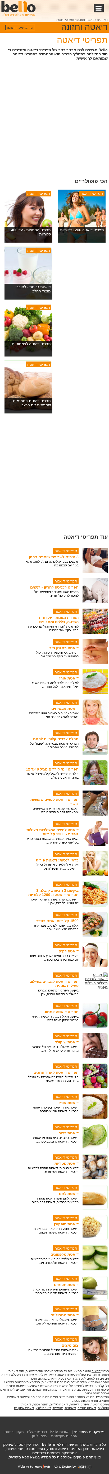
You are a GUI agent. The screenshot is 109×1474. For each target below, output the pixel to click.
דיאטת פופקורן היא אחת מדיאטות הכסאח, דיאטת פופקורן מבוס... (56, 1230)
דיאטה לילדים (59, 1404)
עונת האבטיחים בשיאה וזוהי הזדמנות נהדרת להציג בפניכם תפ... (54, 715)
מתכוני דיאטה (99, 1404)
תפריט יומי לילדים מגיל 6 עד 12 (52, 769)
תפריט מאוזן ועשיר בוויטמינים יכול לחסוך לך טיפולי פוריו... (56, 594)
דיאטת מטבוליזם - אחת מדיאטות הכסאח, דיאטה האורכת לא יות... (57, 1321)
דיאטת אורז (69, 678)
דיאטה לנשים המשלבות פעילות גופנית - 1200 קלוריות (52, 832)
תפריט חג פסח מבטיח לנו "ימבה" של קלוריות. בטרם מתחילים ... (54, 745)
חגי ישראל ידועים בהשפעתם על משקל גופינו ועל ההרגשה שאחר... (53, 1079)
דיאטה (96, 1371)
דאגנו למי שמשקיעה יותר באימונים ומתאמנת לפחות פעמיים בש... (56, 810)
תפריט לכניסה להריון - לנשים (54, 587)
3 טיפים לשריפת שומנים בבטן (54, 557)
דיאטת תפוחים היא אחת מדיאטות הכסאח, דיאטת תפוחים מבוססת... (56, 1291)
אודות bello (59, 1432)
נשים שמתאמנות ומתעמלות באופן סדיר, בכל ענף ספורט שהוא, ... (52, 840)
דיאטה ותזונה (85, 19)
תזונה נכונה (40, 1404)
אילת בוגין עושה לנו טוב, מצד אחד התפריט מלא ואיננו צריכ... (56, 927)
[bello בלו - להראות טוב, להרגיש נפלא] (18, 8)
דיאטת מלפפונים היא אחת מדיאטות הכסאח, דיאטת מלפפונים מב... (55, 1261)
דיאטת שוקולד (67, 1042)
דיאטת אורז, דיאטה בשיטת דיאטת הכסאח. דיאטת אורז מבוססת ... (56, 1109)
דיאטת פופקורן (66, 1224)
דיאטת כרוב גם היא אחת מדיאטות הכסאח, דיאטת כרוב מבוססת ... (56, 1139)
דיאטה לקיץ (69, 951)
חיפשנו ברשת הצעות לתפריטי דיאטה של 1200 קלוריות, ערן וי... (54, 901)
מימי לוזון (39, 1436)
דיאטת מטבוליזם (65, 1315)
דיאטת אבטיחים (65, 708)
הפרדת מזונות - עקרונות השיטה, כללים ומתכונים (59, 619)
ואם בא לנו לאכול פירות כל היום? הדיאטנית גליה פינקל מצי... (57, 866)
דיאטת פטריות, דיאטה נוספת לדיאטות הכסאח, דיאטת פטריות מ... (53, 1170)
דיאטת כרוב (69, 1133)
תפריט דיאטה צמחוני (61, 1012)
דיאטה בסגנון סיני (64, 648)
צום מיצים (70, 1345)
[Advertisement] (54, 118)
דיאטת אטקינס (24, 1408)
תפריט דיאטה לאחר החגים (56, 1072)
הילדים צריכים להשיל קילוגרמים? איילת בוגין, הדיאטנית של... (53, 775)
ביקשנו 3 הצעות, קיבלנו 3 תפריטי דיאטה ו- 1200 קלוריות (53, 892)
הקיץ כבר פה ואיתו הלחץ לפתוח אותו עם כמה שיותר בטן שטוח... (54, 957)
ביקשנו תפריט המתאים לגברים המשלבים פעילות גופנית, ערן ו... (58, 992)
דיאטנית (70, 1408)
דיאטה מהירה (87, 1408)
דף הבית (102, 19)
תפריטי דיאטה (65, 19)
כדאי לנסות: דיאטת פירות (57, 860)
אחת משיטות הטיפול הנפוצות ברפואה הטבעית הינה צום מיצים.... (53, 1352)
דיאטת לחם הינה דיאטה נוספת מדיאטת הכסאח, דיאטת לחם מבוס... (54, 1200)
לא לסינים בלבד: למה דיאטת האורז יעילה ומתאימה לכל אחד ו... (55, 684)
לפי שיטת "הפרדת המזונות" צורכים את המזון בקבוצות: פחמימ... (53, 628)
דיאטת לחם (69, 1194)
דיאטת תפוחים (66, 1285)
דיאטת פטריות (66, 1163)
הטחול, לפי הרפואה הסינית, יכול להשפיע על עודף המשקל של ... (57, 654)
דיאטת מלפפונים (65, 1254)
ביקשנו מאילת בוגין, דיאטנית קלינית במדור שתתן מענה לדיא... (55, 1018)
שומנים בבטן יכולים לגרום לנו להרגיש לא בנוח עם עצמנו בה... (52, 563)
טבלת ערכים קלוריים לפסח (56, 739)
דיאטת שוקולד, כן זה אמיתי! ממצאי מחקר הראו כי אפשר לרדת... (55, 1048)
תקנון (20, 1432)
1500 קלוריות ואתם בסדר (57, 921)
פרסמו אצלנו (37, 1432)
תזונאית (58, 1408)
